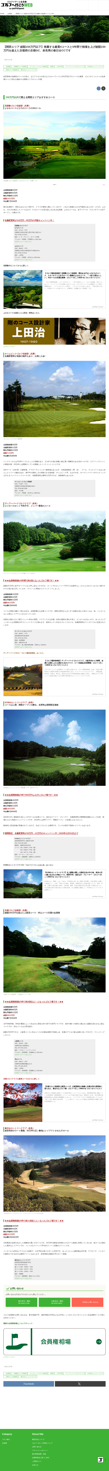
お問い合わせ (36, 1447)
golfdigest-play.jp (9, 346)
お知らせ (35, 1465)
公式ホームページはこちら (23, 241)
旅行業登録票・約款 (39, 1454)
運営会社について (38, 1439)
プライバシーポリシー (40, 1450)
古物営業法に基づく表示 (40, 1457)
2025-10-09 (8, 60)
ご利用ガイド (36, 1461)
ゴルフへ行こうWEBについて (42, 1443)
